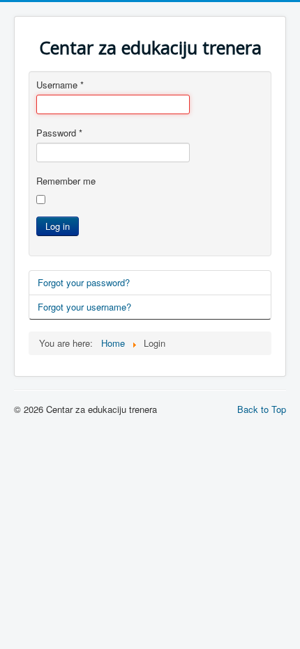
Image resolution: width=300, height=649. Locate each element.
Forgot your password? (84, 282)
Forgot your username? (84, 306)
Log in (57, 226)
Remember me (66, 181)
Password (59, 133)
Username (60, 85)
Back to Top (261, 409)
